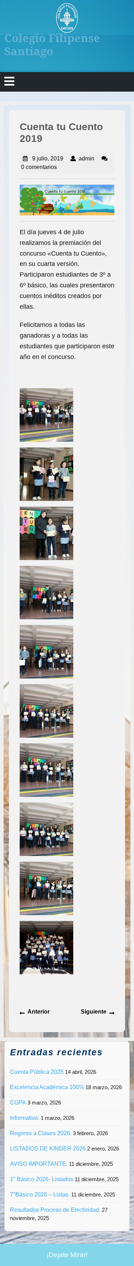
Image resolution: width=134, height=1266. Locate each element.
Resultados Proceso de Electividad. (55, 1210)
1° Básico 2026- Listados (41, 1179)
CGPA (18, 1103)
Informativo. (24, 1118)
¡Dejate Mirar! (67, 1255)
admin (86, 158)
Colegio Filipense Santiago (52, 44)
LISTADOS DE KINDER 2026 (48, 1148)
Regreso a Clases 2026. (40, 1133)
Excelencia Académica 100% (47, 1087)
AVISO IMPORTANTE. (39, 1164)
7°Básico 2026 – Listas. (40, 1194)
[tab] (9, 82)
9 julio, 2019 (47, 158)
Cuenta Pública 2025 (37, 1072)
